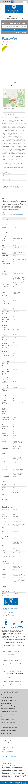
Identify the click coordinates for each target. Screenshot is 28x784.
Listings (9, 651)
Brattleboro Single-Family (8, 700)
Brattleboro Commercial (8, 708)
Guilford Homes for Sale (8, 714)
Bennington (18, 651)
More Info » (5, 609)
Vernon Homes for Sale (7, 719)
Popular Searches (9, 692)
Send (4, 212)
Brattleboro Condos (6, 697)
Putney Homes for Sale (7, 717)
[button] (14, 30)
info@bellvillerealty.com (15, 18)
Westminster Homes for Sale (9, 725)
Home (4, 651)
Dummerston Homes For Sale (9, 711)
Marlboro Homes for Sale (8, 722)
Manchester (7, 653)
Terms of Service (22, 214)
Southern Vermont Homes (8, 730)
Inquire (14, 79)
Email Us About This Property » (10, 608)
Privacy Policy (14, 209)
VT (13, 651)
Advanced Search (21, 32)
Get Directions (8, 114)
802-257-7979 (14, 16)
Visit (14, 82)
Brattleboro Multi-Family (8, 706)
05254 (13, 653)
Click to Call (14, 86)
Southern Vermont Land (8, 733)
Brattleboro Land (6, 703)
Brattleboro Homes (6, 695)
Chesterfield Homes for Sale (9, 727)
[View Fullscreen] (5, 96)
